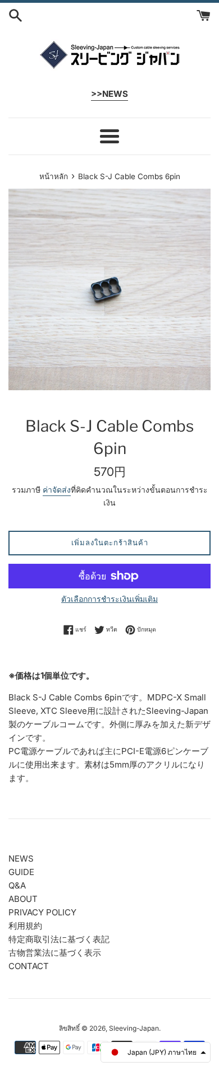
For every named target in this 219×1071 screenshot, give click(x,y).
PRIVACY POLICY (42, 912)
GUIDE (21, 872)
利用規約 (25, 925)
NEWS (21, 858)
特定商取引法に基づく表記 (59, 939)
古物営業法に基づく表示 (54, 952)
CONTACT (28, 966)
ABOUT (23, 899)
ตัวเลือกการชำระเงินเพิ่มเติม (109, 599)
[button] (156, 1052)
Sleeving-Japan (134, 1028)
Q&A (17, 885)
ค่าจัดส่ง (57, 489)
